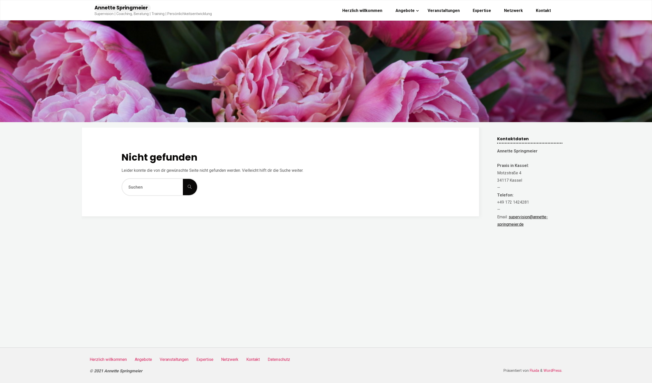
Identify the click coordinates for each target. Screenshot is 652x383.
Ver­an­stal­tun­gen (174, 359)
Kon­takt (253, 359)
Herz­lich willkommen (108, 359)
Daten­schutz (279, 359)
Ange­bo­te (143, 359)
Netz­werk (229, 359)
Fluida (534, 370)
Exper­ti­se (204, 359)
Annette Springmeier (121, 7)
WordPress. (553, 370)
